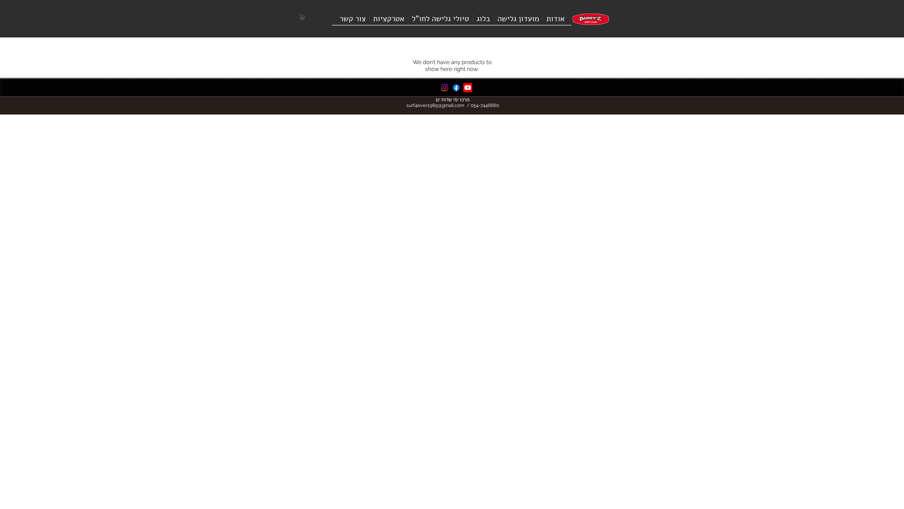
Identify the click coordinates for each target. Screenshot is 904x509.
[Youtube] (467, 87)
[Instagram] (444, 87)
